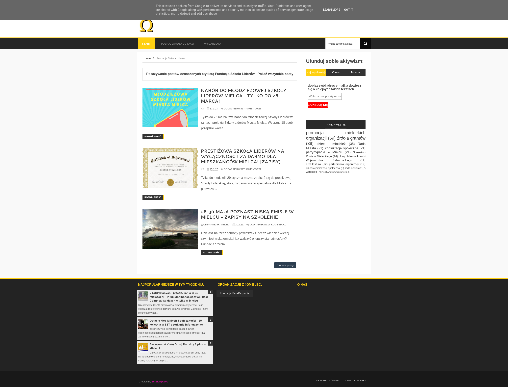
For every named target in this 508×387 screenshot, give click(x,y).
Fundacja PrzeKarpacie (234, 293)
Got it (348, 9)
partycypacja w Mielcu (324, 152)
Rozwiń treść (152, 136)
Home (147, 58)
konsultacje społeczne (341, 148)
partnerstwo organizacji (344, 164)
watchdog (311, 172)
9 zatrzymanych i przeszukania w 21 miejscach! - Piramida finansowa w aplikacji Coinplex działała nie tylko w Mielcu (179, 296)
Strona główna (327, 380)
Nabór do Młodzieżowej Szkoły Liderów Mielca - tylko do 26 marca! (243, 96)
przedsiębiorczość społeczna (323, 168)
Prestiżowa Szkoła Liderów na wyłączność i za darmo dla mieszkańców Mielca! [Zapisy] (242, 156)
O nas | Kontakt (355, 380)
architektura (313, 164)
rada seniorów (353, 168)
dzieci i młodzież (331, 144)
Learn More (331, 9)
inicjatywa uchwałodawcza (334, 172)
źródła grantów (351, 138)
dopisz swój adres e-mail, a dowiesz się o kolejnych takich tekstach (334, 87)
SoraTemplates (160, 381)
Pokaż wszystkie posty (275, 74)
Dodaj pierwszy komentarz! (242, 108)
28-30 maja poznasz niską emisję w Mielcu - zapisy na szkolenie (247, 214)
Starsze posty (285, 265)
